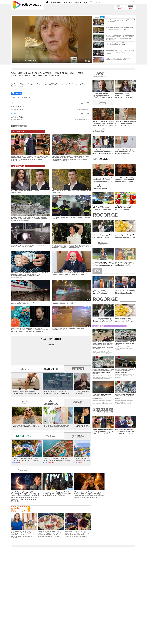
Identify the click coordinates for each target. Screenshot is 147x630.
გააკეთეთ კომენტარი (21, 126)
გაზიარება (18, 93)
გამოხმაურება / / (83, 109)
